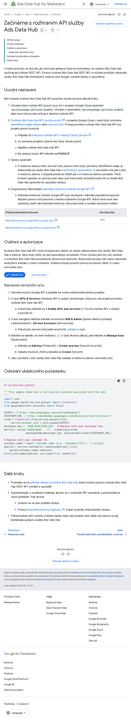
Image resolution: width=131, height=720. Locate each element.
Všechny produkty (13, 690)
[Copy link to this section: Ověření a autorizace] (46, 242)
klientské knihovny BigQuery (44, 509)
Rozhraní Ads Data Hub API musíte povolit (36, 120)
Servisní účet (39, 274)
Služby (17, 14)
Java (102, 219)
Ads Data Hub (41, 14)
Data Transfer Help (56, 608)
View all (93, 640)
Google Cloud (96, 629)
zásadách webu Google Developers (106, 576)
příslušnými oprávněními (78, 170)
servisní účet (55, 124)
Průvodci (56, 14)
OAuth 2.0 (17, 274)
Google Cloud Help (56, 613)
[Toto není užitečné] (124, 14)
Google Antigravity (98, 624)
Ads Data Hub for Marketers (41, 4)
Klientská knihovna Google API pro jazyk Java (29, 220)
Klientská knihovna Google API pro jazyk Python (30, 227)
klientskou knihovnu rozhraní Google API (66, 189)
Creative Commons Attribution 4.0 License (92, 572)
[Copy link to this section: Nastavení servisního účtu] (47, 286)
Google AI (9, 684)
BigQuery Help (54, 602)
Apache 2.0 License (50, 576)
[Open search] (84, 4)
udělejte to (73, 329)
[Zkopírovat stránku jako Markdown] (53, 30)
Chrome (93, 608)
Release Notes (12, 602)
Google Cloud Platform (16, 679)
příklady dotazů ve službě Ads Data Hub (54, 482)
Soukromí (23, 704)
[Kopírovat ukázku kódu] (124, 380)
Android (93, 602)
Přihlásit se (120, 4)
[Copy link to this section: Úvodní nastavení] (39, 90)
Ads (27, 14)
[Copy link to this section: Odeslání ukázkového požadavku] (69, 371)
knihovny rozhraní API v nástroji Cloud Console (60, 135)
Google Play (95, 635)
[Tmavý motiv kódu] (118, 380)
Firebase (93, 613)
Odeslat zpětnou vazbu (109, 23)
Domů (7, 14)
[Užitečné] (119, 14)
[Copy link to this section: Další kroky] (27, 474)
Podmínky (9, 704)
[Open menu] (5, 4)
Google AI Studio (97, 618)
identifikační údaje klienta (26, 124)
